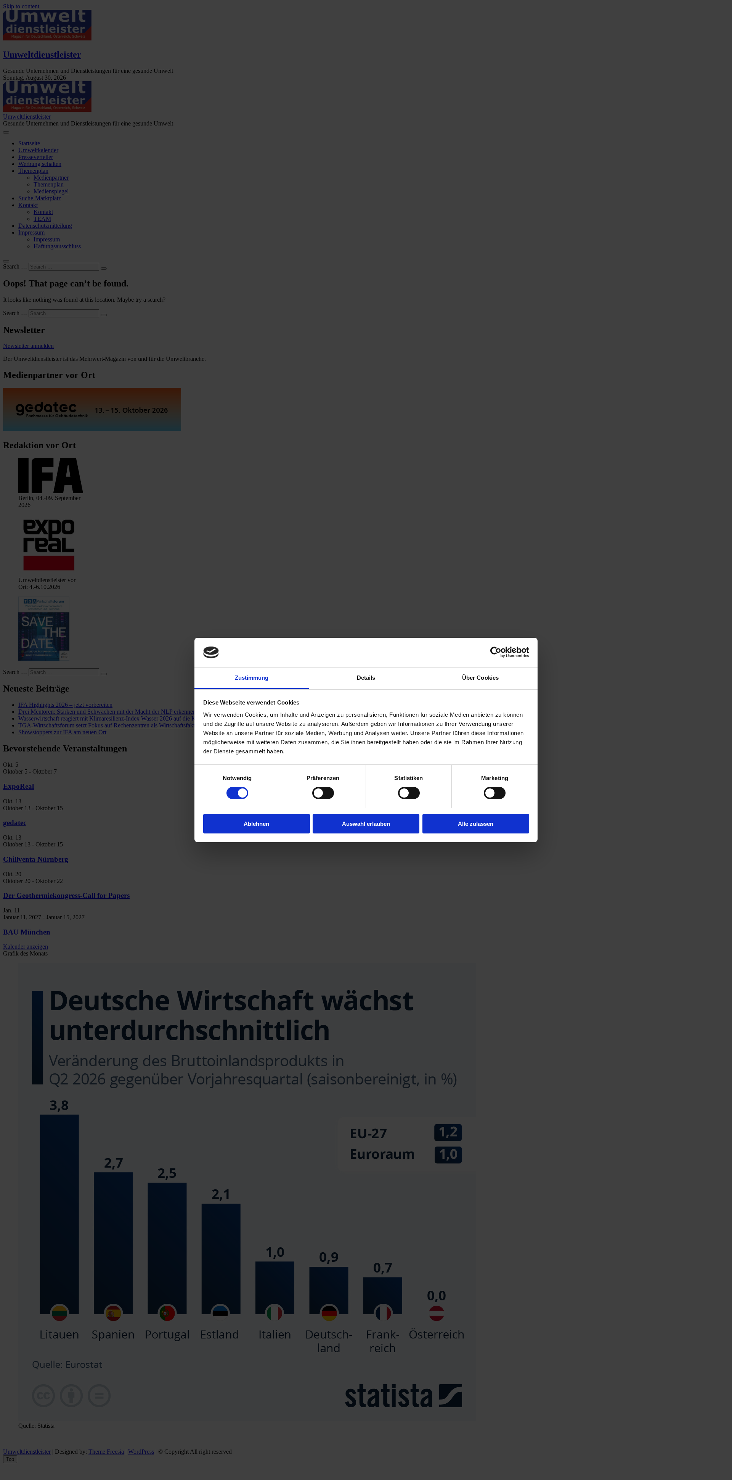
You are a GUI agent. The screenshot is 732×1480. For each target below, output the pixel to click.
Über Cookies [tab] (480, 677)
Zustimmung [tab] (252, 677)
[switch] (323, 793)
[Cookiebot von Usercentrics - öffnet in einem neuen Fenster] (495, 652)
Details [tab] (366, 677)
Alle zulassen (475, 823)
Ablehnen (256, 823)
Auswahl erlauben (366, 823)
